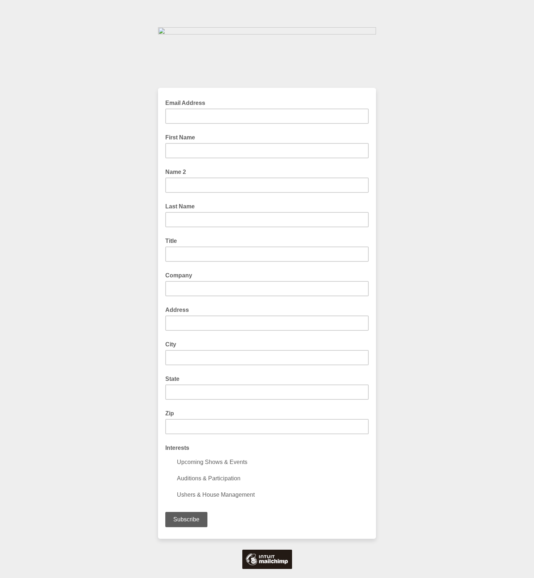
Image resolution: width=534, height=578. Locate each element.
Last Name (180, 206)
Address (177, 310)
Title (171, 241)
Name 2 (175, 172)
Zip (169, 413)
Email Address (187, 102)
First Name (180, 137)
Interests (177, 448)
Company (178, 275)
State (172, 379)
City (170, 344)
